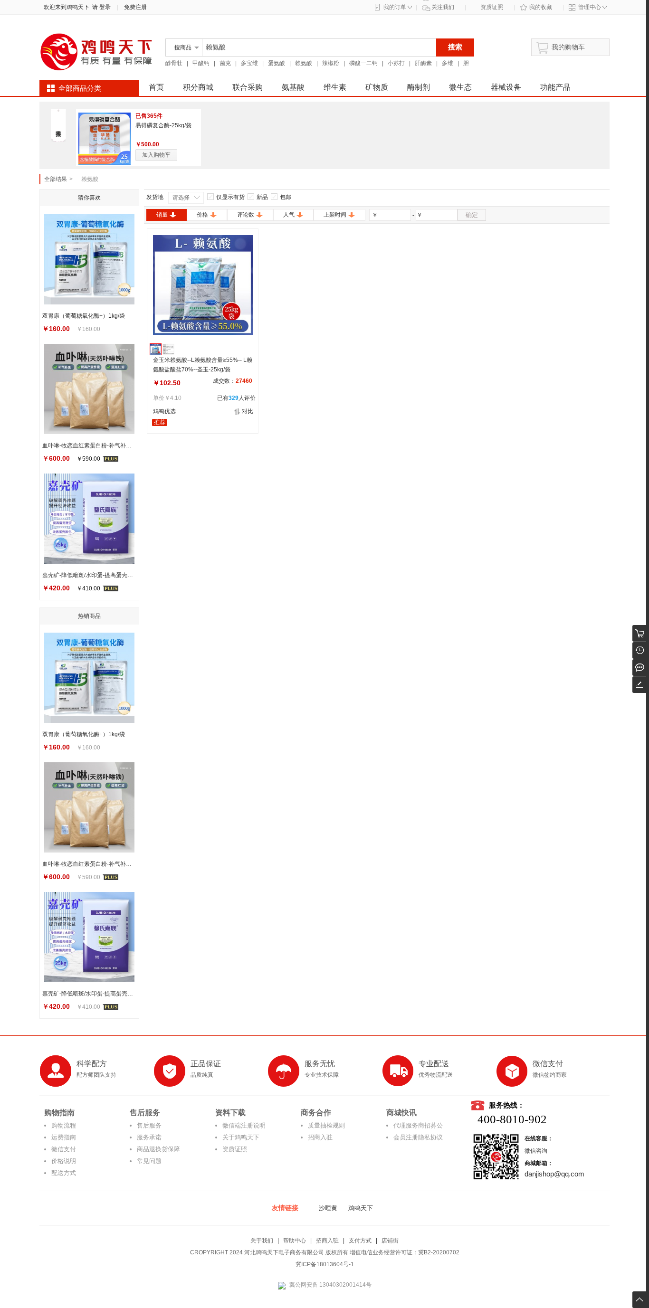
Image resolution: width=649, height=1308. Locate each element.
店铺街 (390, 1240)
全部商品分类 (79, 88)
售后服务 (149, 1125)
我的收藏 (540, 7)
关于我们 (261, 1240)
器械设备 (506, 87)
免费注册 (135, 7)
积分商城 (198, 87)
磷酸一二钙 (363, 63)
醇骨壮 (173, 63)
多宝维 (249, 63)
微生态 (460, 87)
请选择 (181, 197)
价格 (202, 214)
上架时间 (335, 214)
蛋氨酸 (276, 63)
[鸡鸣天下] (96, 72)
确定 (472, 214)
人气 (289, 214)
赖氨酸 (303, 63)
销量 (162, 214)
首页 (156, 87)
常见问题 (149, 1161)
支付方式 (360, 1240)
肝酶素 (423, 63)
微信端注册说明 (244, 1125)
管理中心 (589, 7)
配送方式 (63, 1172)
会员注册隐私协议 (418, 1137)
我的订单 (394, 7)
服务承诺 (149, 1137)
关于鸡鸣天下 (240, 1137)
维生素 (335, 87)
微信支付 (63, 1149)
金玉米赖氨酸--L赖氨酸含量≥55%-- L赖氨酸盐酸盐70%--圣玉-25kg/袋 (202, 365)
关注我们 (442, 7)
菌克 (225, 63)
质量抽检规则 (326, 1125)
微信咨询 (536, 1150)
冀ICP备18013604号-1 (325, 1264)
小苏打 (396, 63)
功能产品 (555, 87)
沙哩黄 (328, 1208)
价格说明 (63, 1161)
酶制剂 (418, 87)
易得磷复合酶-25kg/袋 (163, 125)
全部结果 (55, 179)
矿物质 (376, 87)
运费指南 (63, 1137)
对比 (247, 411)
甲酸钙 (201, 63)
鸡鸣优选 (164, 411)
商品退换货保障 (158, 1149)
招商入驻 (320, 1137)
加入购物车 (156, 155)
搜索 (455, 47)
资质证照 (491, 7)
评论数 (245, 214)
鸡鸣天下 (360, 1208)
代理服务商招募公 (418, 1125)
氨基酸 (293, 87)
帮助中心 (294, 1240)
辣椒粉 (330, 63)
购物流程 (63, 1125)
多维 (447, 63)
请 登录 (100, 7)
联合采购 (247, 87)
